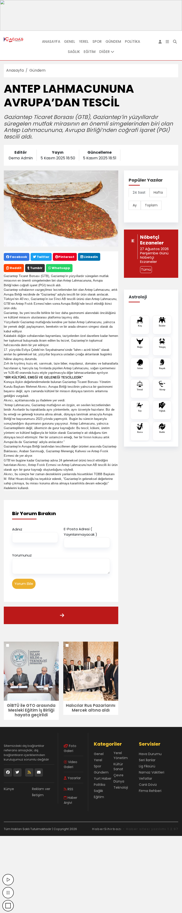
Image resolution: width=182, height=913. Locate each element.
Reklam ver (41, 789)
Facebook (18, 257)
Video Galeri (70, 764)
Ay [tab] (135, 205)
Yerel (84, 41)
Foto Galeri (70, 748)
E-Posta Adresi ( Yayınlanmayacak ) (80, 531)
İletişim (38, 795)
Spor (97, 41)
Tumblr (35, 268)
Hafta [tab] (158, 192)
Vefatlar (145, 778)
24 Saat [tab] (139, 192)
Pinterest (66, 257)
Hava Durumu (150, 754)
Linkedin (90, 257)
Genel (69, 41)
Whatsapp (60, 268)
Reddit (15, 268)
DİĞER (105, 51)
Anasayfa (51, 41)
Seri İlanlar (147, 760)
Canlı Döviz (148, 784)
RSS (70, 789)
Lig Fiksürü (147, 766)
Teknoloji (121, 787)
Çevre (118, 775)
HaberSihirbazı (107, 829)
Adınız (17, 529)
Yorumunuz (22, 555)
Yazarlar (74, 778)
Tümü (146, 269)
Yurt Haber (102, 778)
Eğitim (90, 51)
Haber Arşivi (70, 800)
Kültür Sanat (118, 766)
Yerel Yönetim (121, 755)
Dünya (119, 781)
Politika (132, 41)
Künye (9, 789)
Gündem (113, 41)
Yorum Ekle (23, 583)
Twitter (42, 257)
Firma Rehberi (150, 790)
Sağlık (74, 51)
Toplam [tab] (151, 205)
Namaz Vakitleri (151, 772)
